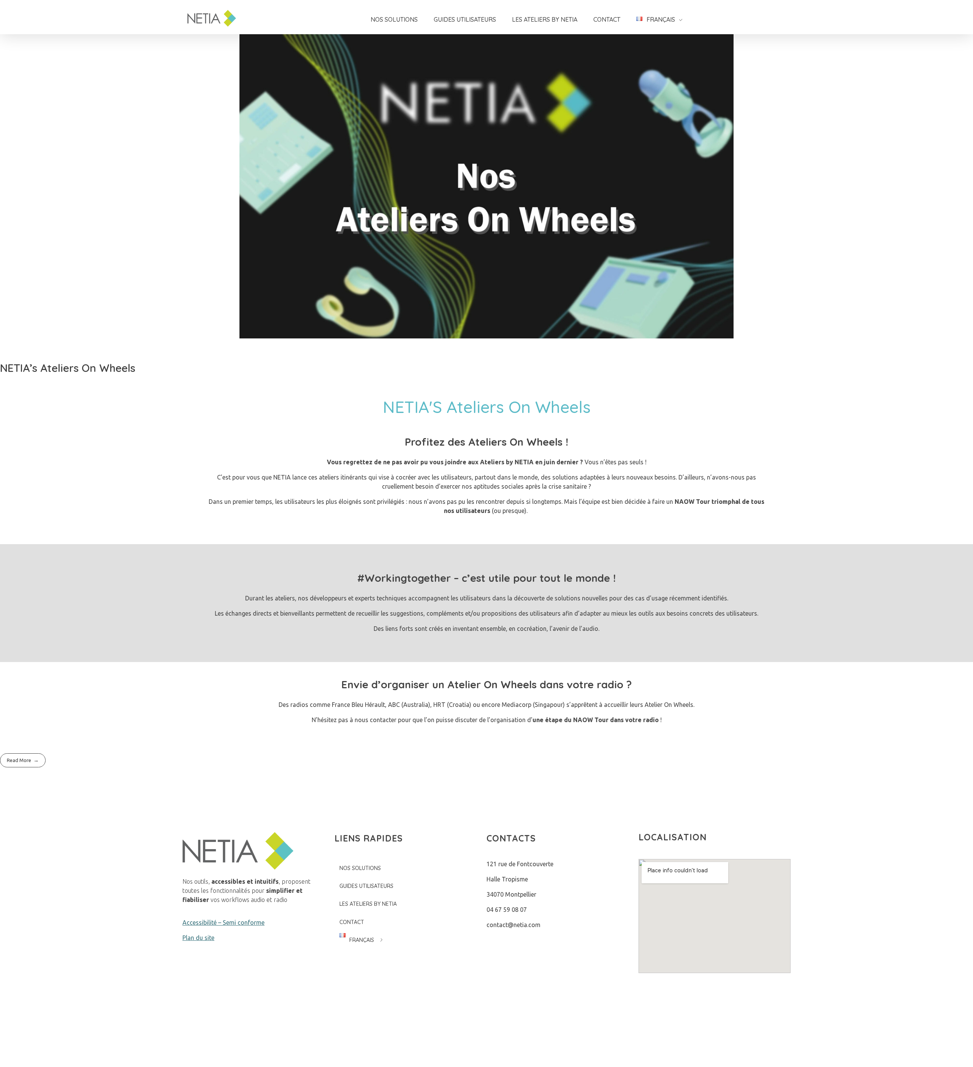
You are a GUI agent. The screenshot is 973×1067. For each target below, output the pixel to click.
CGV (568, 1041)
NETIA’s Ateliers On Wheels (67, 368)
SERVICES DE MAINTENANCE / (676, 1041)
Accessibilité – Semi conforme (223, 922)
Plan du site (198, 937)
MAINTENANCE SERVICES (755, 1041)
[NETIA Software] (216, 18)
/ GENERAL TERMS (601, 1041)
